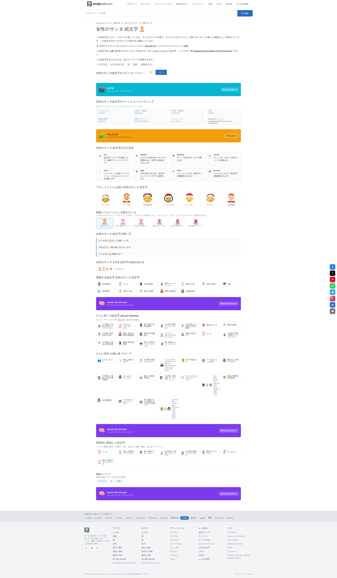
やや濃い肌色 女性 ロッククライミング (168, 378)
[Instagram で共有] (332, 298)
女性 (135, 64)
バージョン (198, 4)
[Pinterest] (97, 548)
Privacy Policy (233, 540)
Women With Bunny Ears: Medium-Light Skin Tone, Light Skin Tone (169, 409)
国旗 (115, 536)
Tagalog (230, 518)
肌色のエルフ (209, 325)
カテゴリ (145, 4)
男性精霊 (104, 291)
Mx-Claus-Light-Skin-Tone (125, 326)
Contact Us (232, 551)
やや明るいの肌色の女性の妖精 (189, 326)
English (89, 518)
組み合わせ (182, 4)
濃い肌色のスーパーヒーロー (168, 344)
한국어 (193, 518)
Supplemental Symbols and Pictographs (219, 122)
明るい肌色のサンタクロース (105, 462)
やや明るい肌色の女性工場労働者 (105, 378)
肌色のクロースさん (209, 452)
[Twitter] (92, 548)
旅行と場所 (117, 548)
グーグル (173, 536)
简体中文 (174, 518)
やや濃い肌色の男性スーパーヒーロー (230, 335)
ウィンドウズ (175, 544)
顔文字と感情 (147, 551)
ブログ (219, 4)
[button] (113, 112)
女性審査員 (104, 400)
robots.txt (249, 574)
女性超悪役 (146, 284)
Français (119, 518)
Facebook (174, 540)
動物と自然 (117, 555)
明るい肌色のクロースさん (126, 452)
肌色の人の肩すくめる (230, 361)
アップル (173, 532)
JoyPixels (174, 555)
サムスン (173, 551)
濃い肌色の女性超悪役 (147, 325)
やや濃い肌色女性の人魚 (105, 334)
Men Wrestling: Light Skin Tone (189, 378)
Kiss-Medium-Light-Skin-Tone (126, 402)
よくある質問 (242, 4)
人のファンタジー (131, 23)
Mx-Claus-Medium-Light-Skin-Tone (168, 335)
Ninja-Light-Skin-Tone (125, 377)
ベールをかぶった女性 (209, 361)
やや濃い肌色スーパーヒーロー (168, 326)
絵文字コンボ (204, 532)
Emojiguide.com (102, 23)
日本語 (184, 518)
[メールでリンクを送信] (332, 311)
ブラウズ (132, 4)
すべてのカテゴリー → (151, 563)
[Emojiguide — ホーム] (86, 530)
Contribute (231, 532)
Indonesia (219, 518)
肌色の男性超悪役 (126, 343)
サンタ (123, 284)
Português (153, 518)
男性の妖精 (146, 291)
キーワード (203, 536)
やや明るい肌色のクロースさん (168, 453)
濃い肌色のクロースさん (147, 452)
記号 (115, 544)
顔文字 (229, 4)
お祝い (119, 481)
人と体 (115, 532)
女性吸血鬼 (188, 291)
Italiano (129, 518)
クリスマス (102, 64)
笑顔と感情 (117, 551)
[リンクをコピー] (332, 304)
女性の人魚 (125, 291)
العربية (202, 518)
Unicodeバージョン (207, 544)
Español (98, 518)
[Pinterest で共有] (332, 279)
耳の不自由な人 (189, 361)
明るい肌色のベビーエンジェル (147, 344)
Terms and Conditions (236, 536)
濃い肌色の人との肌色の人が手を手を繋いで (147, 402)
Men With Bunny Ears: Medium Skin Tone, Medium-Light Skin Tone (211, 385)
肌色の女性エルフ (189, 334)
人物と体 (116, 23)
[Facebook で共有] (332, 267)
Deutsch (108, 518)
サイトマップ (239, 574)
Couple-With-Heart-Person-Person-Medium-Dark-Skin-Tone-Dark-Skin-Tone (168, 365)
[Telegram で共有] (332, 292)
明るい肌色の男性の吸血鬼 (126, 334)
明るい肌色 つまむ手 (126, 361)
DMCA (230, 548)
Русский (164, 518)
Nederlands (140, 518)
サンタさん (229, 452)
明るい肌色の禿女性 (147, 377)
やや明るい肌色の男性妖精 (105, 343)
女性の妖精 (208, 284)
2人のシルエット (106, 361)
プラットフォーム (163, 4)
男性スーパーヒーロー (168, 284)
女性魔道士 (104, 284)
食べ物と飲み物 (119, 559)
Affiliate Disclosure (235, 544)
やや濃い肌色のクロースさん (189, 453)
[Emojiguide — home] (99, 4)
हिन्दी (209, 518)
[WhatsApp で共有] (332, 285)
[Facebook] (86, 548)
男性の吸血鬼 (168, 291)
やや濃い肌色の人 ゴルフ (147, 361)
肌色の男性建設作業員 (230, 377)
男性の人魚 (188, 284)
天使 (227, 284)
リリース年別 (204, 540)
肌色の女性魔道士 (147, 334)
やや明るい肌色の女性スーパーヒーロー (105, 326)
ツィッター (174, 548)
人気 (210, 4)
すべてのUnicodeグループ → (124, 563)
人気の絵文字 (204, 548)
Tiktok (172, 559)
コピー (161, 72)
